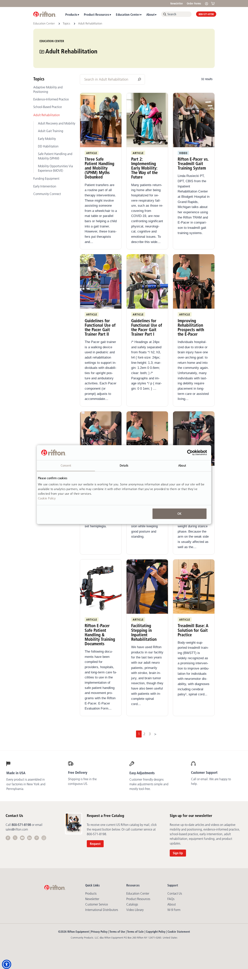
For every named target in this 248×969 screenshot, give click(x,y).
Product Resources (96, 14)
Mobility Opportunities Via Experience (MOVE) (55, 168)
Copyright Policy (155, 931)
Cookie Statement (179, 931)
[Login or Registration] (207, 3)
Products (71, 14)
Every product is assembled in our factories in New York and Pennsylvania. (25, 784)
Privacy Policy (99, 931)
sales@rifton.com (17, 829)
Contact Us (174, 893)
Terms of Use (117, 931)
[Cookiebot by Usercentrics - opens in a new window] (190, 452)
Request (95, 844)
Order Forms (194, 3)
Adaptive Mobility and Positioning (48, 89)
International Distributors (101, 910)
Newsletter (176, 3)
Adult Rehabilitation (46, 115)
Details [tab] (124, 465)
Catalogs (132, 904)
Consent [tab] (66, 465)
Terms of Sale (135, 931)
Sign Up (178, 853)
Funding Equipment (46, 178)
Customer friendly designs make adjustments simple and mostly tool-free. (148, 784)
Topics (67, 23)
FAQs (170, 899)
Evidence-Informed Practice (51, 99)
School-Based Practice (47, 107)
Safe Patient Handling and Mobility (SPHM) (55, 156)
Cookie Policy (47, 498)
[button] (6, 964)
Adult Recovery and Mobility (56, 123)
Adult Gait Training (50, 131)
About (150, 14)
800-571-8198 (206, 14)
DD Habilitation (48, 146)
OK (179, 513)
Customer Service (96, 904)
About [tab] (182, 465)
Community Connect (47, 194)
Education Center (128, 14)
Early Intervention (44, 186)
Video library (135, 910)
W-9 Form (173, 910)
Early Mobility (47, 139)
